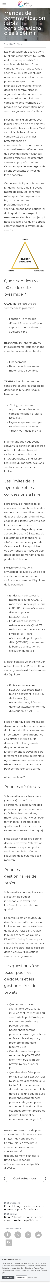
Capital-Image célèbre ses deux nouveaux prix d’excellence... (24, 1208)
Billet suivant (10, 1214)
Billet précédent (12, 1203)
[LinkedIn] (28, 1234)
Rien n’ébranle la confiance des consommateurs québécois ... (23, 1219)
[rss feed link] (9, 1243)
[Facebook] (7, 1234)
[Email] (38, 1234)
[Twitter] (17, 1234)
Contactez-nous (25, 1178)
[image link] (25, 4)
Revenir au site (13, 1228)
